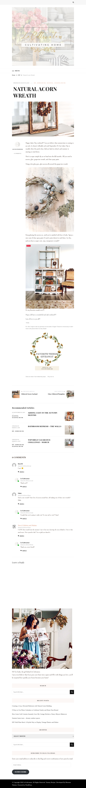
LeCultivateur (17, 149)
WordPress (28, 785)
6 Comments (17, 153)
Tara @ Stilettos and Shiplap (27, 525)
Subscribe (20, 772)
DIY (35, 83)
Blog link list (51, 376)
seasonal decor (59, 83)
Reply (22, 472)
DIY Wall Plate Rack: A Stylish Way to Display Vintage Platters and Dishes (35, 722)
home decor (41, 83)
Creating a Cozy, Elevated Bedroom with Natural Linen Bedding (32, 706)
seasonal (50, 83)
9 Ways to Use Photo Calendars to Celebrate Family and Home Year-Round (35, 710)
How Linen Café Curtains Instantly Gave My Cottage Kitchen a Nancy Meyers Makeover (39, 714)
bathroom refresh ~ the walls (44, 426)
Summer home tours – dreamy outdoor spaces (26, 718)
